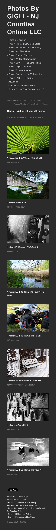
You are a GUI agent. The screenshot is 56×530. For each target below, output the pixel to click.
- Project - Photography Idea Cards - (24, 43)
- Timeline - (28, 77)
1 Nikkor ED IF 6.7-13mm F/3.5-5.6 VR (24, 157)
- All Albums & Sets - (15, 505)
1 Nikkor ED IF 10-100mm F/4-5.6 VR (23, 335)
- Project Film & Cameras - (19, 70)
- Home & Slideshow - (17, 39)
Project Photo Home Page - (18, 496)
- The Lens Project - (33, 62)
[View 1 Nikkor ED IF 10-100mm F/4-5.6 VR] (28, 319)
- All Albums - (13, 81)
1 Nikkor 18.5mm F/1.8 (17, 425)
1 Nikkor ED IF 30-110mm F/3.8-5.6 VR (24, 469)
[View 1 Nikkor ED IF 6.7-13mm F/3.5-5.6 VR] (28, 141)
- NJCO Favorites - (34, 74)
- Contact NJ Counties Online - (21, 85)
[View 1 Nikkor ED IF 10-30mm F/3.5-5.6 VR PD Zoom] (28, 275)
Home (9, 100)
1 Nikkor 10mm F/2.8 (16, 202)
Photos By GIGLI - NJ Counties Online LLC (24, 20)
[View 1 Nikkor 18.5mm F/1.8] (28, 408)
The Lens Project (27, 104)
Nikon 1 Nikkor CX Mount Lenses (29, 100)
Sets (14, 100)
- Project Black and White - (18, 508)
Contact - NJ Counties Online (19, 514)
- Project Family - (15, 74)
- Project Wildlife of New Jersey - (22, 58)
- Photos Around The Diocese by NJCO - (26, 89)
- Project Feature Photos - (19, 55)
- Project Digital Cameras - (19, 66)
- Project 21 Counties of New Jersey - (24, 47)
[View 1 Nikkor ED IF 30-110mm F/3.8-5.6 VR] (28, 453)
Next (36, 104)
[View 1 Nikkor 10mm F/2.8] (28, 186)
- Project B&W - (14, 62)
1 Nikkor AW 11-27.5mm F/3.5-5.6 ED (24, 380)
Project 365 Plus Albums (17, 499)
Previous (17, 104)
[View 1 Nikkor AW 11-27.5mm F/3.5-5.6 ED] (28, 364)
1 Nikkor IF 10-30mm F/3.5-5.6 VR (22, 247)
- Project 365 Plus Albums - (20, 51)
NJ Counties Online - (15, 511)
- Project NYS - (14, 77)
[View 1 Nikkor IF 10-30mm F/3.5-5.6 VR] (28, 230)
